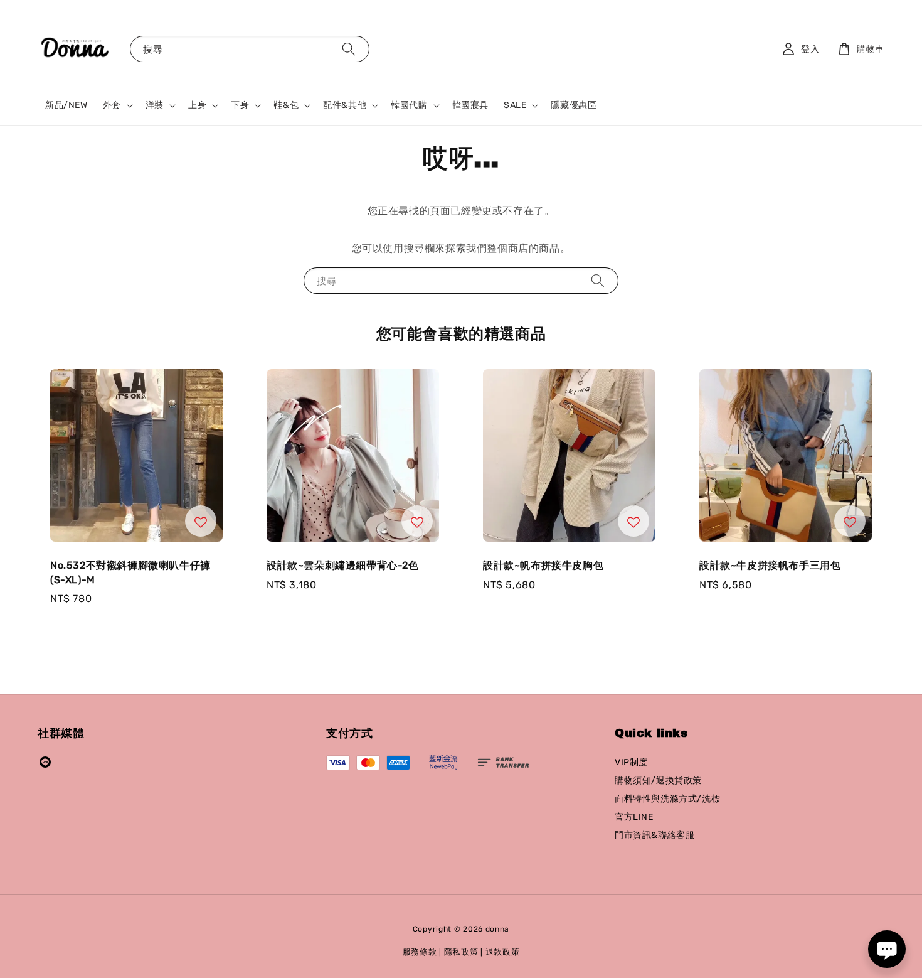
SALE (515, 105)
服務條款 (420, 952)
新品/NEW (66, 105)
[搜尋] (349, 48)
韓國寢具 (470, 105)
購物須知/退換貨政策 (658, 780)
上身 (197, 105)
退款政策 (502, 952)
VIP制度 (631, 762)
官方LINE (634, 817)
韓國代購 (409, 105)
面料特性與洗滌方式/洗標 (667, 798)
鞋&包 (286, 105)
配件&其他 (344, 105)
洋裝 (155, 105)
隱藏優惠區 (573, 105)
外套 (112, 105)
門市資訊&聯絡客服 (654, 835)
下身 (240, 105)
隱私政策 (461, 952)
